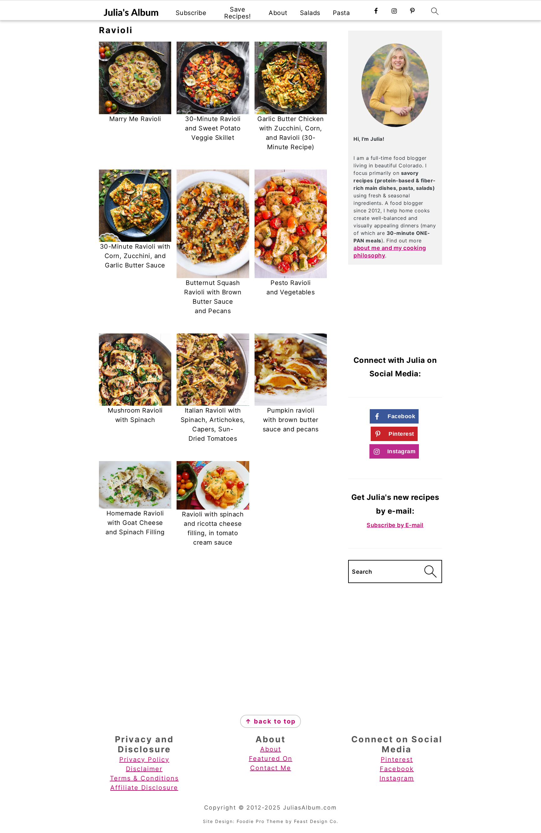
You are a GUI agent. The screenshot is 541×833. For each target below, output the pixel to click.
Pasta (341, 12)
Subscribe (191, 12)
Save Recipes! (237, 13)
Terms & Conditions (144, 778)
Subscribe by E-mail (395, 525)
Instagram (396, 778)
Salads (310, 12)
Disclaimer (144, 769)
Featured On (270, 758)
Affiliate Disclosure (144, 787)
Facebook (397, 769)
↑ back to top (270, 721)
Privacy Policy (144, 759)
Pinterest (397, 759)
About (278, 12)
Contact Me (270, 768)
